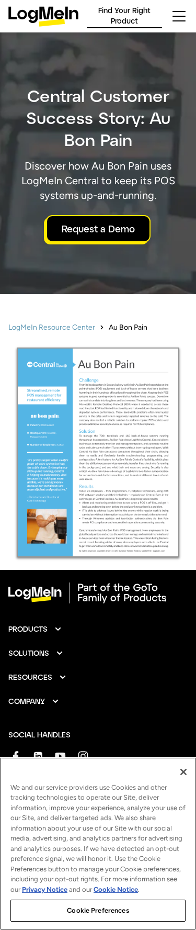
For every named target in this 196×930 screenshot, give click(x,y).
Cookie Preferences (98, 910)
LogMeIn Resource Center (51, 327)
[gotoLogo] (43, 16)
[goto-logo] (98, 592)
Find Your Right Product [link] (124, 15)
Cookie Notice (116, 889)
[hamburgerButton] (179, 16)
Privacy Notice (44, 889)
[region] (98, 843)
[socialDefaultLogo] (15, 756)
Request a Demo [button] (98, 228)
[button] (35, 629)
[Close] (183, 771)
